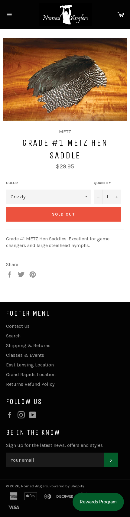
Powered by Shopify (67, 486)
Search (13, 336)
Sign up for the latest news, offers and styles (54, 445)
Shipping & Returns (28, 345)
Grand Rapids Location (31, 374)
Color (12, 183)
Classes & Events (25, 355)
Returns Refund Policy (30, 384)
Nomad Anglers (34, 486)
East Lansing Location (30, 365)
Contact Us (18, 326)
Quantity (102, 183)
